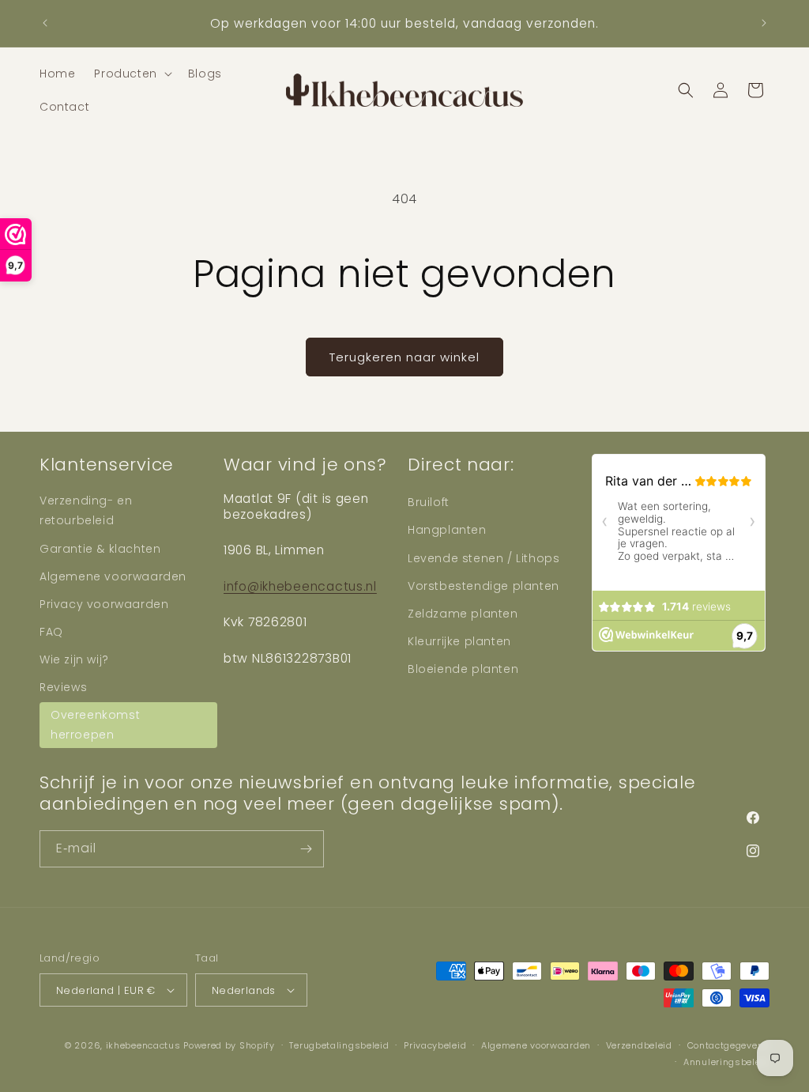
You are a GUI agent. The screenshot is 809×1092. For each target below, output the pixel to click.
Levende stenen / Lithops (483, 558)
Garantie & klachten (100, 549)
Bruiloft (429, 502)
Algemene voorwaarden (113, 576)
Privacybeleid (435, 1045)
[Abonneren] (305, 848)
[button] (131, 73)
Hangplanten (447, 530)
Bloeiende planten (463, 669)
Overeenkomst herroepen (95, 724)
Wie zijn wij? (74, 659)
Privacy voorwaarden (104, 604)
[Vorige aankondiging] (45, 23)
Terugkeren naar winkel (404, 357)
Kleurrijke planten (459, 641)
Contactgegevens (728, 1045)
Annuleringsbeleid (726, 1062)
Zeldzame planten (463, 614)
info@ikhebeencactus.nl (300, 586)
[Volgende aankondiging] (764, 23)
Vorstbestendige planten (483, 586)
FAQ (51, 632)
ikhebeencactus (143, 1045)
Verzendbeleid (639, 1045)
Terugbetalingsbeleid (339, 1045)
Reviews (63, 687)
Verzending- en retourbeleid (86, 510)
